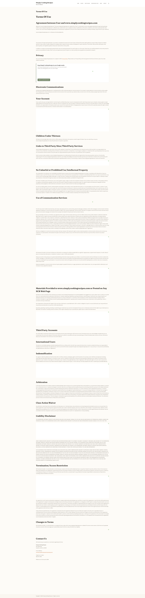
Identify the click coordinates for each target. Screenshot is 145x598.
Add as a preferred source (44, 79)
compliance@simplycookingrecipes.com (44, 552)
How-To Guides (87, 3)
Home (78, 3)
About (101, 3)
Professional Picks (94, 3)
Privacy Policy (65, 58)
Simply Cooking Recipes (44, 3)
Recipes (82, 3)
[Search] (108, 3)
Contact (104, 3)
